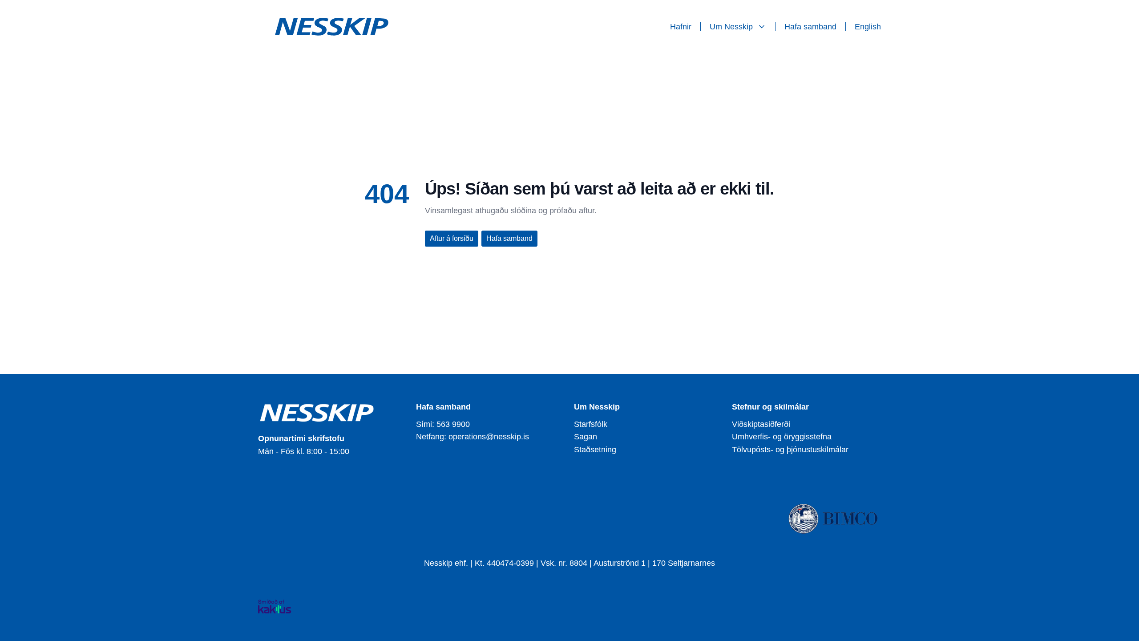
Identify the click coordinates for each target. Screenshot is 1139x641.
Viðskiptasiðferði (761, 424)
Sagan (585, 436)
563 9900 (453, 424)
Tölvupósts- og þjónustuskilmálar (790, 449)
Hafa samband (810, 26)
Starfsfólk (590, 424)
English (868, 26)
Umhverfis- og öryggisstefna (782, 436)
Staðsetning (595, 449)
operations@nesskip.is (488, 436)
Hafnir (680, 26)
